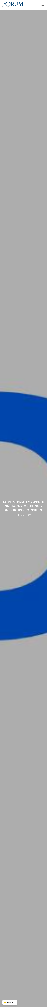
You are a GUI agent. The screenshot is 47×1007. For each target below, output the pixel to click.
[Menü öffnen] (42, 5)
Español (10, 1002)
